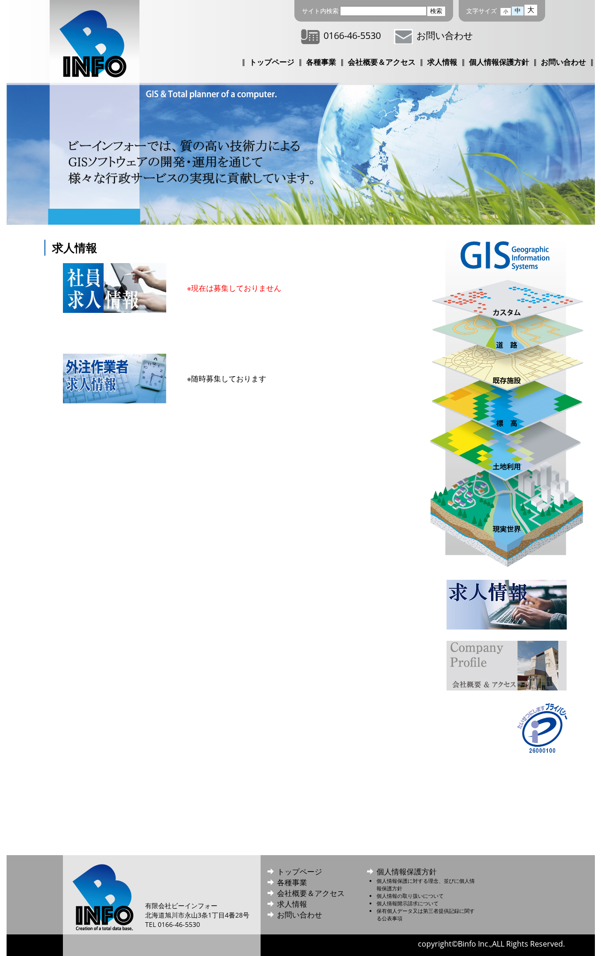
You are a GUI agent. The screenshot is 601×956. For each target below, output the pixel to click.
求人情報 (442, 62)
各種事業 (321, 62)
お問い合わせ (444, 35)
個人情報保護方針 (499, 62)
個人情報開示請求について (408, 903)
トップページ (271, 62)
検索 (436, 11)
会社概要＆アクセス (382, 62)
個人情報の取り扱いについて (410, 895)
